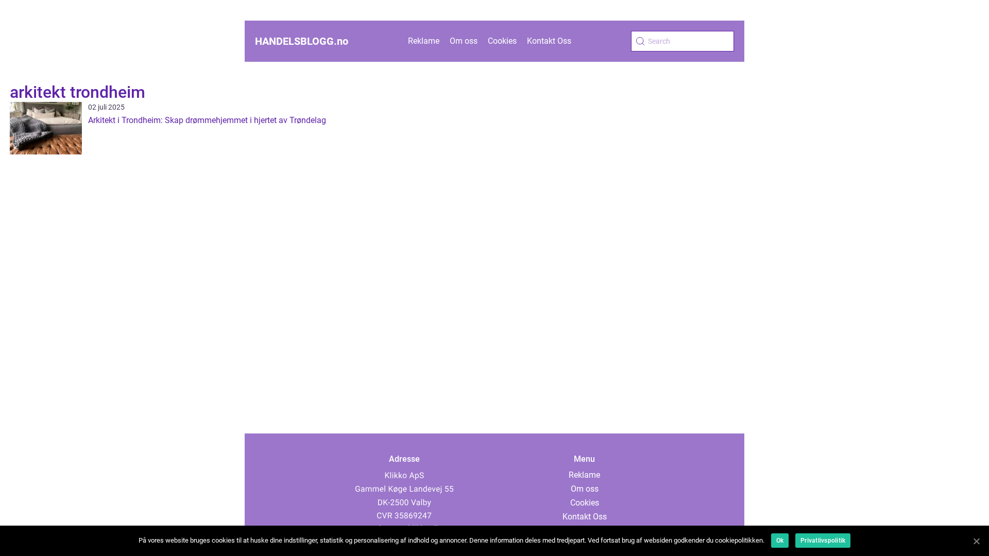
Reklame (423, 41)
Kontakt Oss (549, 41)
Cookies (502, 41)
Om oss (464, 41)
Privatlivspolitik (822, 540)
